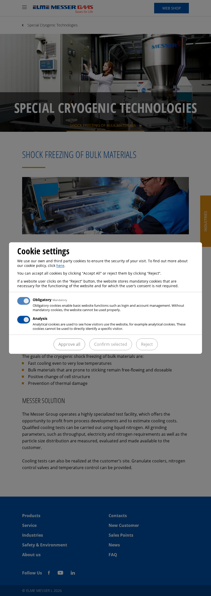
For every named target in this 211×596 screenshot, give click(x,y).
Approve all (69, 344)
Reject (147, 344)
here (60, 265)
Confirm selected (110, 344)
